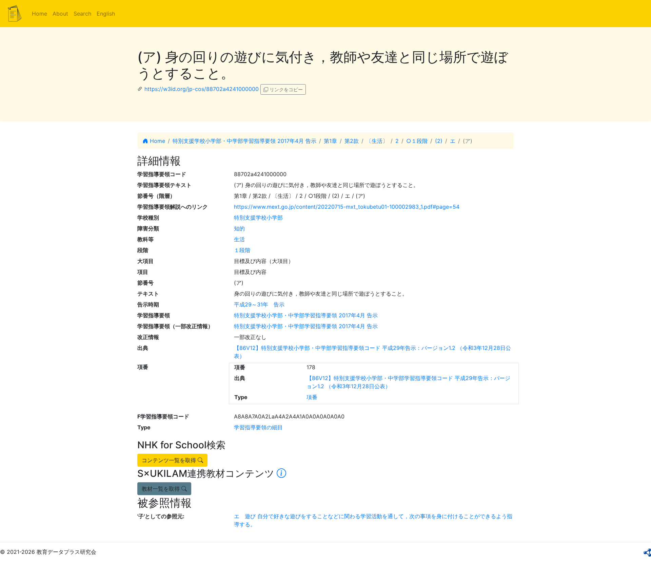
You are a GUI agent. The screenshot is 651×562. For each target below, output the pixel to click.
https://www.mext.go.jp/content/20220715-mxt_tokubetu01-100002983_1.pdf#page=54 (346, 206)
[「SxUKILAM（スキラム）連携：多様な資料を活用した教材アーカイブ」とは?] (281, 473)
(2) (438, 140)
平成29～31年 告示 (259, 304)
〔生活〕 (377, 140)
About (60, 13)
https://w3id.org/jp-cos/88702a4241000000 (201, 89)
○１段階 (417, 140)
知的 (239, 228)
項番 (312, 397)
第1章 (330, 140)
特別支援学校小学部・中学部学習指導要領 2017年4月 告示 (244, 140)
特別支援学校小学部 (258, 217)
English (106, 13)
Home (39, 13)
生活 (239, 239)
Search (82, 13)
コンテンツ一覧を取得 (170, 460)
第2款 (351, 140)
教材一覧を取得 (161, 488)
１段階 (242, 250)
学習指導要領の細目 (258, 427)
